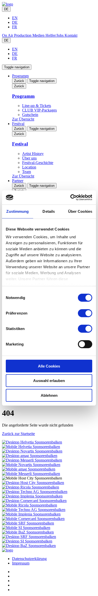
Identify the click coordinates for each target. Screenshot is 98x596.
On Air (8, 35)
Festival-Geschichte (37, 162)
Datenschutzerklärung (29, 558)
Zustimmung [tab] (17, 211)
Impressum (20, 563)
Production (23, 35)
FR (14, 27)
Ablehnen (49, 395)
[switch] (85, 313)
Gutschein (30, 114)
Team (26, 172)
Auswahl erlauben (49, 380)
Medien (38, 35)
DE (6, 9)
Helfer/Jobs (55, 35)
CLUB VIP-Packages (39, 110)
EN (15, 18)
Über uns (29, 158)
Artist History (33, 154)
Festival (18, 124)
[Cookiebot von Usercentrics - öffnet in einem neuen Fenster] (70, 197)
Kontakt (71, 35)
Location (29, 167)
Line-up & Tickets (36, 106)
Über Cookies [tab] (80, 211)
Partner (17, 180)
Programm (20, 76)
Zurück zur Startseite (18, 434)
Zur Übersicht (23, 119)
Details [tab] (48, 211)
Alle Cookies (49, 366)
